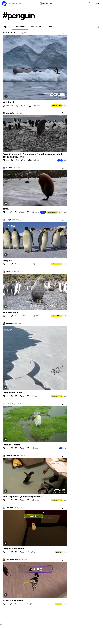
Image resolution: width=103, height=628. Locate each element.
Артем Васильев (12, 559)
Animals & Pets (57, 105)
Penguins (7, 260)
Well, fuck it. (9, 102)
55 (64, 552)
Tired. (6, 208)
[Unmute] (6, 96)
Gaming (58, 552)
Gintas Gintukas (11, 33)
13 (65, 212)
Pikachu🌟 (9, 271)
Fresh (49, 26)
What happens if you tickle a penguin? (22, 496)
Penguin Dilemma (11, 444)
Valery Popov (10, 220)
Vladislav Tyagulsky (12, 455)
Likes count (20, 26)
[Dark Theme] (82, 3)
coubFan (9, 167)
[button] (97, 26)
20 (64, 448)
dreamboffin (10, 113)
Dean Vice (9, 507)
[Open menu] (1, 624)
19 (64, 264)
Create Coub (48, 3)
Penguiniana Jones (12, 392)
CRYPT (8, 403)
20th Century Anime (13, 600)
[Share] (62, 33)
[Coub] (4, 3)
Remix (43, 212)
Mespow (9, 323)
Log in (97, 4)
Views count (36, 26)
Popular (6, 26)
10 (64, 316)
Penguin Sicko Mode (13, 548)
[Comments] (16, 105)
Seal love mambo (11, 312)
